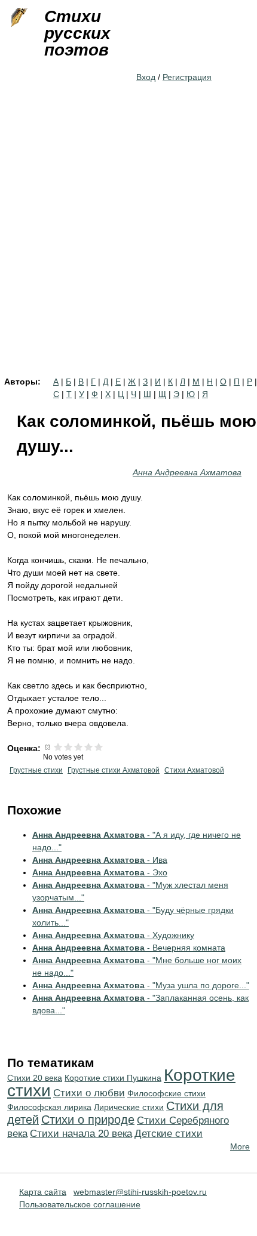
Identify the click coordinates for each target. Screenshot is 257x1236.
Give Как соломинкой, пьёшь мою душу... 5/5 (99, 746)
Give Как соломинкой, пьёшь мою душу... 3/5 (79, 746)
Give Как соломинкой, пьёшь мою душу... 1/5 (58, 746)
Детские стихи (168, 1133)
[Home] (17, 17)
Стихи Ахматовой (194, 770)
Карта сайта (42, 1192)
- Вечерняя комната (128, 947)
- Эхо (99, 872)
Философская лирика (49, 1107)
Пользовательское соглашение (79, 1204)
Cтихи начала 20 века (81, 1133)
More (240, 1146)
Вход (145, 77)
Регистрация (187, 77)
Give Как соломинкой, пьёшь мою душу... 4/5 (89, 746)
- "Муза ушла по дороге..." (140, 985)
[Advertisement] (128, 243)
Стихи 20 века (34, 1078)
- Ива (99, 860)
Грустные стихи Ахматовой (114, 770)
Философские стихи (166, 1093)
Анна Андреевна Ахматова (187, 472)
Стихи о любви (89, 1093)
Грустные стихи (36, 770)
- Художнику (113, 935)
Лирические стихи (129, 1107)
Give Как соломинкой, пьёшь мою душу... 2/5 (68, 746)
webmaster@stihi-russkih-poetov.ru (140, 1192)
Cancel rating (48, 746)
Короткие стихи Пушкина (113, 1078)
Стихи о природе (87, 1119)
